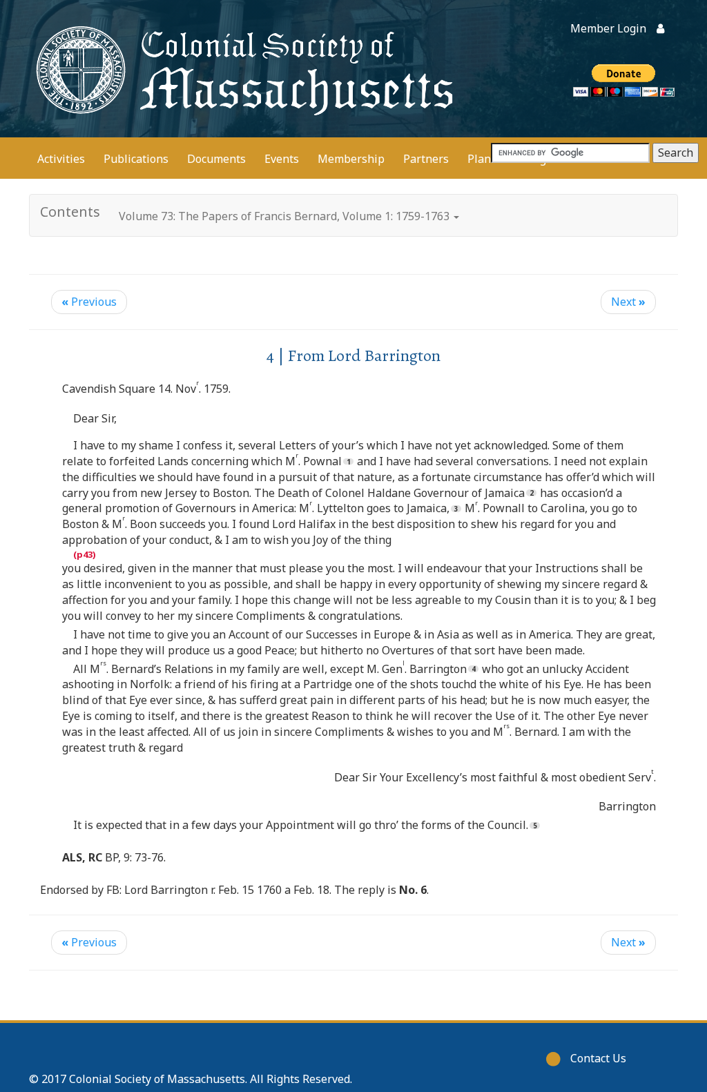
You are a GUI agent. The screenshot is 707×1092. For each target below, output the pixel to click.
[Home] (242, 69)
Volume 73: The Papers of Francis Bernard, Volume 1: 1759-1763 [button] (285, 216)
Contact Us (598, 1058)
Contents (70, 211)
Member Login (608, 28)
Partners (426, 158)
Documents (216, 158)
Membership (351, 158)
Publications (136, 158)
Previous (89, 301)
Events (281, 158)
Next (628, 301)
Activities (61, 158)
